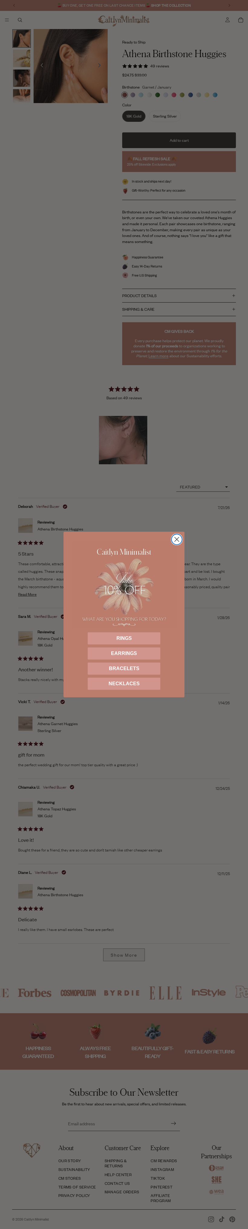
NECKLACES (124, 683)
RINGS (124, 638)
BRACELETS (124, 668)
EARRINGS (124, 653)
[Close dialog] (176, 539)
